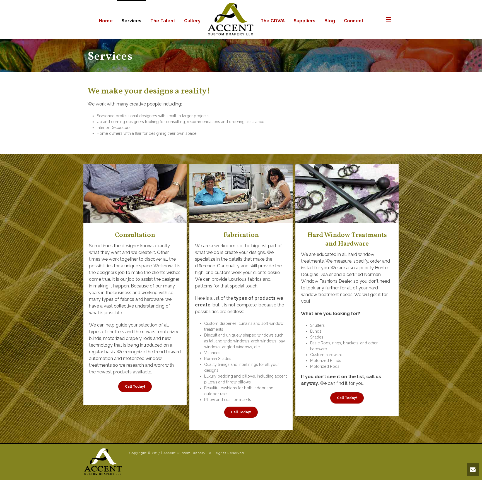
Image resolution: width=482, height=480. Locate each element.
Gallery (192, 20)
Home (106, 20)
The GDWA (273, 20)
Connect (353, 20)
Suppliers (304, 20)
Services (131, 20)
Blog (329, 20)
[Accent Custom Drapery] (230, 19)
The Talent (162, 20)
